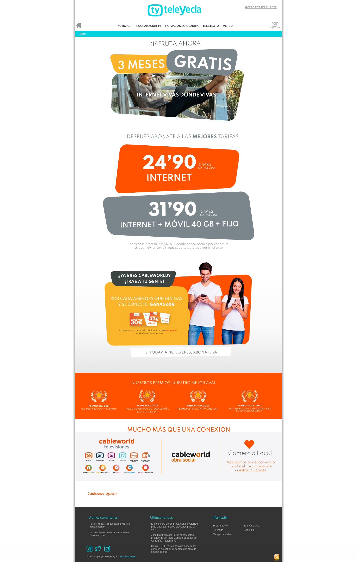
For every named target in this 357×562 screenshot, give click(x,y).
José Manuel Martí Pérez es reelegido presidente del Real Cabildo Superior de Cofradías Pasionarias (174, 538)
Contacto (251, 530)
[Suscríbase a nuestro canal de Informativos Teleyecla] (276, 560)
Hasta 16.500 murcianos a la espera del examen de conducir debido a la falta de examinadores (173, 549)
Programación (221, 525)
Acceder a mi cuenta (261, 7)
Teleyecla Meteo (222, 534)
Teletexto (218, 530)
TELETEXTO (211, 25)
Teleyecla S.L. (251, 525)
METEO (228, 25)
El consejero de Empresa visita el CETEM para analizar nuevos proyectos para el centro (174, 526)
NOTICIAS (124, 25)
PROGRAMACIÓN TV (147, 25)
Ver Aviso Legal (127, 556)
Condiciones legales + (102, 494)
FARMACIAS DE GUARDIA (182, 25)
